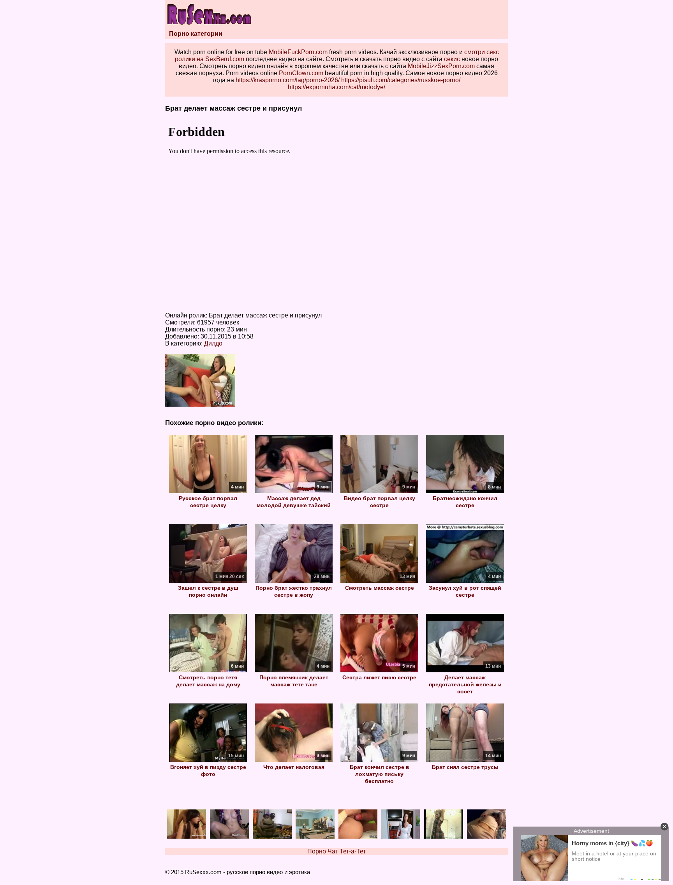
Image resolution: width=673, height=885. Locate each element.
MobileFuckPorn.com (298, 52)
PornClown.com (301, 73)
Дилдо (213, 343)
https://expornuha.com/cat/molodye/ (336, 87)
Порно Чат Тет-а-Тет (336, 851)
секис (452, 59)
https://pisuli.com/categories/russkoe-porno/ (400, 80)
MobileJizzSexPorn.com (441, 66)
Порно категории (195, 33)
